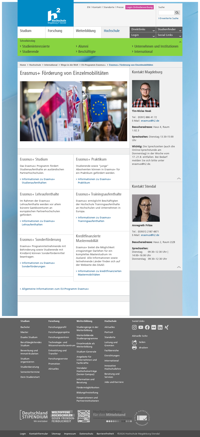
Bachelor (25, 327)
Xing (167, 327)
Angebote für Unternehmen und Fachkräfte (87, 359)
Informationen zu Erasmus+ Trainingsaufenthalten (94, 219)
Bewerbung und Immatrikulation (29, 352)
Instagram (135, 327)
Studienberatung (30, 366)
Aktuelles (53, 368)
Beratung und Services (111, 375)
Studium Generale (86, 351)
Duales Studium (29, 337)
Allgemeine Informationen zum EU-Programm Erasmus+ (55, 288)
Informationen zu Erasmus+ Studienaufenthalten (38, 181)
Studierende (30, 51)
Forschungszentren (58, 337)
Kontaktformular (38, 433)
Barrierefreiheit (105, 433)
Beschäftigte (87, 51)
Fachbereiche (111, 350)
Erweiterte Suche (169, 18)
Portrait (108, 332)
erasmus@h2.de (150, 120)
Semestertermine (30, 372)
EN (88, 7)
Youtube (141, 327)
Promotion (54, 363)
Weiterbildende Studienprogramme (87, 337)
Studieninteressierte (36, 46)
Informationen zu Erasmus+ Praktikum (94, 181)
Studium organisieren (27, 360)
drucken (143, 347)
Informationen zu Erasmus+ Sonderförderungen (38, 264)
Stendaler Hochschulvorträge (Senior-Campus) (87, 371)
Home (23, 65)
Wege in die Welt (69, 65)
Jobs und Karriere (114, 382)
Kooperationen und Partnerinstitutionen (88, 399)
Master (24, 332)
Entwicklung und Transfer (57, 352)
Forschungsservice (58, 358)
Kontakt (96, 7)
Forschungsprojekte (59, 332)
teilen (142, 342)
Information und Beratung (85, 381)
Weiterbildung (86, 30)
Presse (120, 7)
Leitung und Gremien (110, 344)
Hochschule (112, 30)
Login (23, 433)
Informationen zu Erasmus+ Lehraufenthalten (38, 223)
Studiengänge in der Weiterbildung (87, 329)
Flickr (154, 327)
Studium (25, 30)
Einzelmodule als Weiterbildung (86, 345)
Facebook (148, 327)
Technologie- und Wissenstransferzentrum (60, 344)
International (143, 51)
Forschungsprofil (57, 327)
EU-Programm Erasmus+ (93, 65)
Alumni (83, 46)
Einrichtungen (112, 355)
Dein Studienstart (30, 377)
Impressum (70, 433)
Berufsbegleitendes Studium (31, 344)
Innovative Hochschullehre (112, 367)
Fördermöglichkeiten (88, 387)
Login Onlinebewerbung (140, 7)
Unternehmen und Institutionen (156, 46)
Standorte (109, 7)
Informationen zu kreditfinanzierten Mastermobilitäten (99, 273)
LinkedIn (161, 327)
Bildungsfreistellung (87, 392)
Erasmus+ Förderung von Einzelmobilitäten (131, 65)
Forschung (55, 30)
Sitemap (56, 433)
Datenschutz (86, 433)
